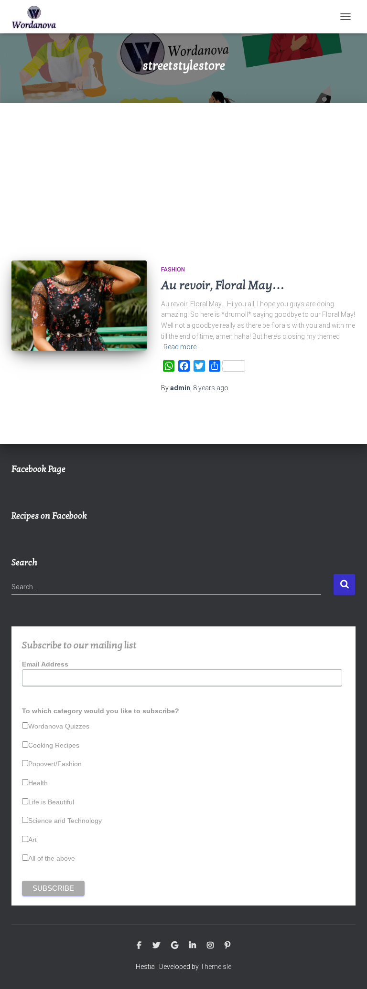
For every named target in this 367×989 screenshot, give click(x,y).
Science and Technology (65, 820)
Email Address (45, 664)
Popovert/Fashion (55, 764)
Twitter (156, 946)
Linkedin (192, 946)
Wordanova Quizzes (58, 726)
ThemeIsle (215, 966)
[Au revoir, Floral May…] (79, 305)
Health (38, 783)
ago (210, 388)
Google (174, 946)
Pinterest (227, 946)
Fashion (173, 269)
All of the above (51, 858)
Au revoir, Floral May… (222, 285)
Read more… (182, 347)
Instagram (210, 946)
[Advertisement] (183, 174)
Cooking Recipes (53, 745)
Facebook (139, 946)
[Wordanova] (37, 17)
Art (32, 839)
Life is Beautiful (51, 802)
